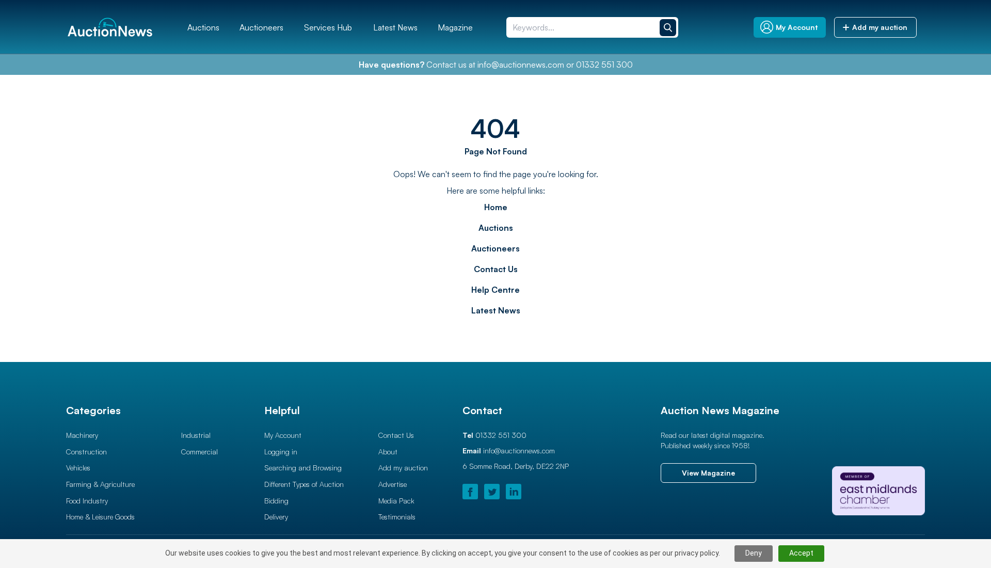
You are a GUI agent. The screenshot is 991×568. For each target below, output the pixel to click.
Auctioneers (261, 27)
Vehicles (78, 467)
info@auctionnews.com (520, 64)
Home (495, 207)
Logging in (280, 451)
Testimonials (396, 516)
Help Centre (495, 290)
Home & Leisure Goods (100, 516)
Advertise (392, 484)
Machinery (82, 435)
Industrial (196, 435)
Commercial (199, 451)
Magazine (455, 27)
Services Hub (328, 27)
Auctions (203, 27)
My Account (282, 435)
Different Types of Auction (304, 484)
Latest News (395, 27)
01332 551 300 (604, 64)
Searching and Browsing (303, 467)
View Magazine (708, 472)
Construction (86, 451)
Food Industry (87, 500)
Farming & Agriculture (100, 484)
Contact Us (496, 269)
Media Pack (396, 500)
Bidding (276, 500)
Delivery (276, 516)
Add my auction (403, 467)
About (387, 451)
